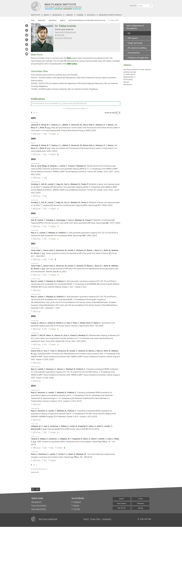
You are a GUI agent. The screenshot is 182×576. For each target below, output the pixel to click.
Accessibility (106, 519)
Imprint (86, 519)
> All (128, 33)
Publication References (63, 38)
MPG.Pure (36, 134)
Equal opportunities (38, 509)
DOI (45, 134)
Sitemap (140, 508)
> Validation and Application (138, 58)
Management (36, 502)
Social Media (78, 498)
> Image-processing (134, 43)
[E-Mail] (26, 49)
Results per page (110, 112)
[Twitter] (26, 39)
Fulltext (53, 134)
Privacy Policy (95, 519)
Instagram (77, 502)
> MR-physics (132, 38)
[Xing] (26, 44)
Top (37, 489)
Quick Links (37, 498)
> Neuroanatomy (133, 53)
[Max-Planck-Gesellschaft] (35, 519)
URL (45, 178)
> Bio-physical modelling (136, 48)
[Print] (26, 54)
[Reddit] (26, 35)
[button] (75, 108)
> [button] (36, 113)
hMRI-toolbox (72, 64)
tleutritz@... (61, 35)
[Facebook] (26, 25)
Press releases (121, 503)
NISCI (69, 58)
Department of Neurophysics (65, 32)
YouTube (77, 509)
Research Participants (110, 15)
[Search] (150, 5)
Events (140, 498)
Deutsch (133, 6)
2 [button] (34, 113)
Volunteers (140, 503)
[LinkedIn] (26, 30)
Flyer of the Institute (38, 506)
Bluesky (76, 506)
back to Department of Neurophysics (135, 27)
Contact (121, 498)
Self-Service (122, 508)
